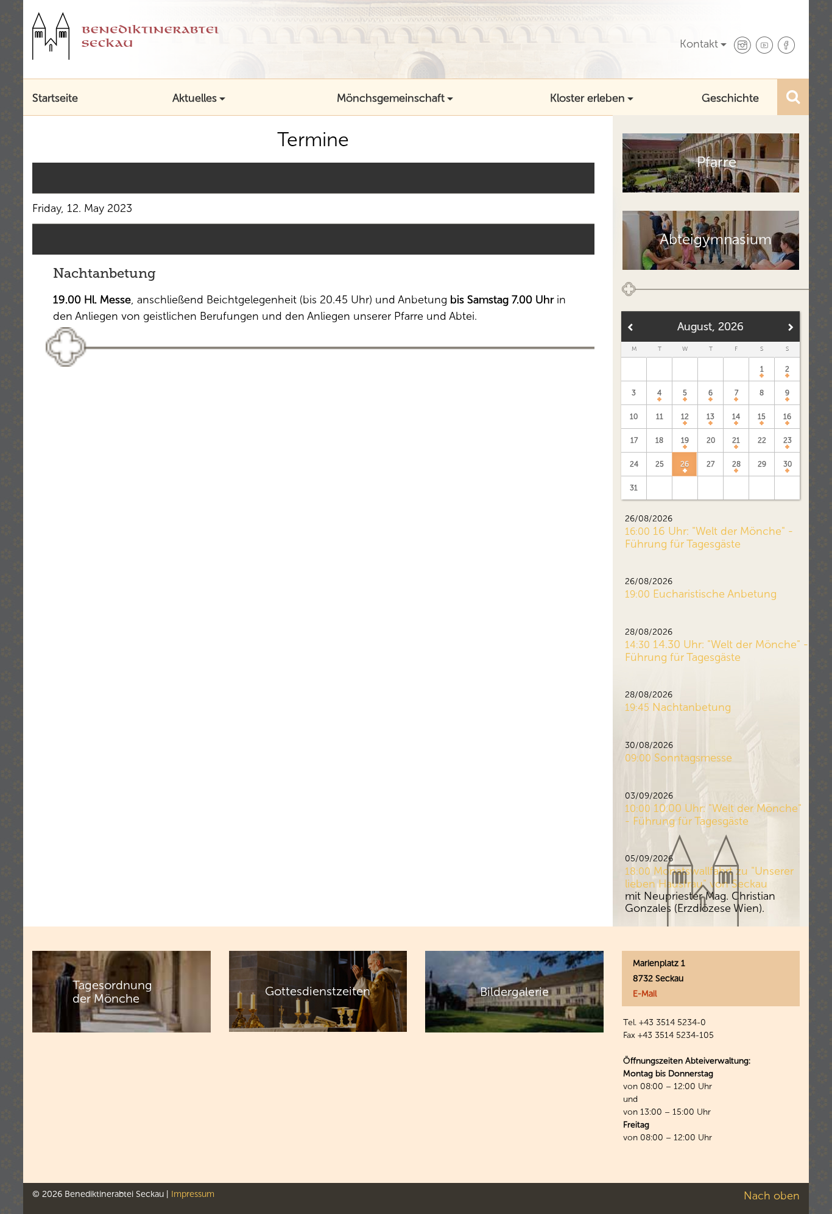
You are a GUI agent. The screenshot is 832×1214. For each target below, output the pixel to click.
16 (787, 416)
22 (762, 440)
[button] (793, 96)
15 (762, 416)
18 (659, 440)
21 (736, 440)
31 (634, 488)
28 (736, 464)
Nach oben (772, 1195)
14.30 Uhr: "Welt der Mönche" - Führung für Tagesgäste (716, 651)
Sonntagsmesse (693, 757)
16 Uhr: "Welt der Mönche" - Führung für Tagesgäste (709, 537)
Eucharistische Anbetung (715, 594)
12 (685, 416)
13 (710, 416)
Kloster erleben (587, 98)
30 (787, 464)
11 (659, 416)
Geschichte (730, 98)
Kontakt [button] (699, 44)
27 (710, 464)
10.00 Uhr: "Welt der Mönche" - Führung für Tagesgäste (713, 815)
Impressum (192, 1193)
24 (634, 464)
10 (634, 416)
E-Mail (645, 993)
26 (684, 464)
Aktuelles (194, 98)
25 (659, 464)
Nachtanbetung (104, 273)
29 (762, 464)
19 (685, 440)
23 (787, 440)
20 (711, 440)
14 (736, 416)
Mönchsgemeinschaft (391, 98)
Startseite (55, 98)
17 (634, 440)
